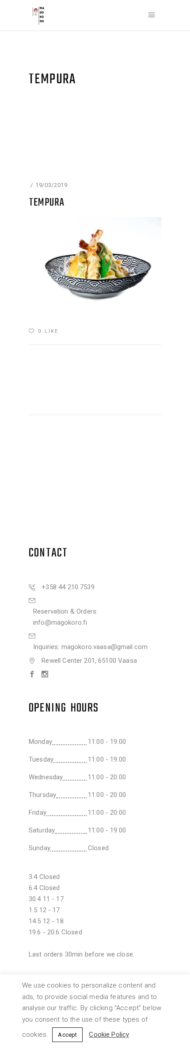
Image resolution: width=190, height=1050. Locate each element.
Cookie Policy (109, 1034)
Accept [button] (67, 1034)
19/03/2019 (51, 185)
